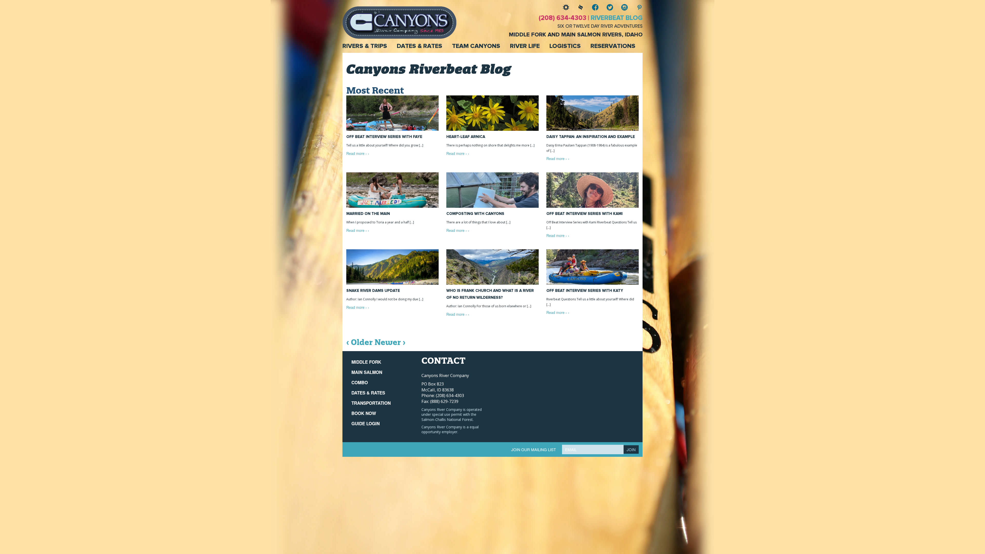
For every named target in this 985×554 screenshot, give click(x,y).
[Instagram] (620, 7)
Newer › (390, 342)
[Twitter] (606, 7)
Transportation (371, 403)
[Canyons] (399, 22)
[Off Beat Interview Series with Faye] (392, 113)
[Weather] (562, 7)
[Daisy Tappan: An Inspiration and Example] (592, 113)
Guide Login (365, 423)
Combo (359, 382)
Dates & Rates (419, 46)
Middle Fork (366, 362)
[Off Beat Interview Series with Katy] (592, 267)
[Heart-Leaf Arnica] (492, 113)
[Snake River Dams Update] (392, 267)
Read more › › (357, 153)
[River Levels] (576, 7)
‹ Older (359, 342)
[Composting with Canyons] (492, 190)
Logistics (565, 46)
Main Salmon (366, 372)
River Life (525, 46)
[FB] (591, 7)
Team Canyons (476, 46)
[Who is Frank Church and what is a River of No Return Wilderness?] (492, 267)
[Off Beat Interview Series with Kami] (592, 190)
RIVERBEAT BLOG (617, 18)
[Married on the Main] (392, 190)
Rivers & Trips (364, 46)
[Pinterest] (635, 7)
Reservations (612, 46)
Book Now (363, 413)
